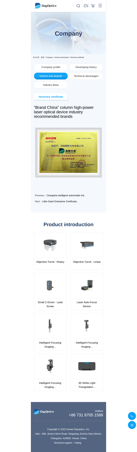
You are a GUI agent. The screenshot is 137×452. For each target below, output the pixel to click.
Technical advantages (86, 76)
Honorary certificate (77, 57)
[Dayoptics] (68, 4)
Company (49, 57)
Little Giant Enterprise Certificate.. (60, 201)
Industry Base (51, 84)
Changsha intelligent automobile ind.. (66, 195)
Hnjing (78, 442)
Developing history (86, 67)
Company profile (51, 67)
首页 (42, 57)
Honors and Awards (61, 57)
